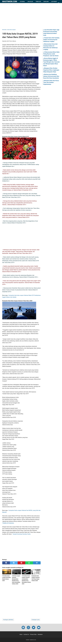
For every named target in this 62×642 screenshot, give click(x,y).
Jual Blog (30, 1)
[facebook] (6, 562)
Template (38, 1)
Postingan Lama (35, 619)
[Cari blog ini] (59, 3)
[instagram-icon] (28, 627)
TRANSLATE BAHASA (8, 523)
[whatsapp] (29, 562)
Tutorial (22, 1)
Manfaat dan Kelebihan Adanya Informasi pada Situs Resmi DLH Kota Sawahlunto (51, 76)
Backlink (46, 1)
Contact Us (26, 634)
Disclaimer (40, 634)
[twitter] (14, 562)
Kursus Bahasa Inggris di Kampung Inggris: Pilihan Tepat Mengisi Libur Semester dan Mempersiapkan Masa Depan (51, 62)
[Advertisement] (31, 16)
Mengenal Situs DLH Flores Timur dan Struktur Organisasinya (51, 82)
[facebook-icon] (23, 627)
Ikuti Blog (16, 4)
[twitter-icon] (33, 627)
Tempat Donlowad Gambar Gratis (21, 534)
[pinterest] (21, 562)
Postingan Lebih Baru (8, 619)
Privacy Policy (33, 634)
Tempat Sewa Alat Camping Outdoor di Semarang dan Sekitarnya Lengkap (51, 39)
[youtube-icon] (38, 627)
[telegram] (37, 562)
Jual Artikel (7, 4)
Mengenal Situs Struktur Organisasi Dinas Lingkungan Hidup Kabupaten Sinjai (51, 70)
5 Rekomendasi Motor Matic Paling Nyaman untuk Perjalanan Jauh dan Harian (51, 53)
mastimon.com (9, 1)
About (21, 634)
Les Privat (54, 1)
